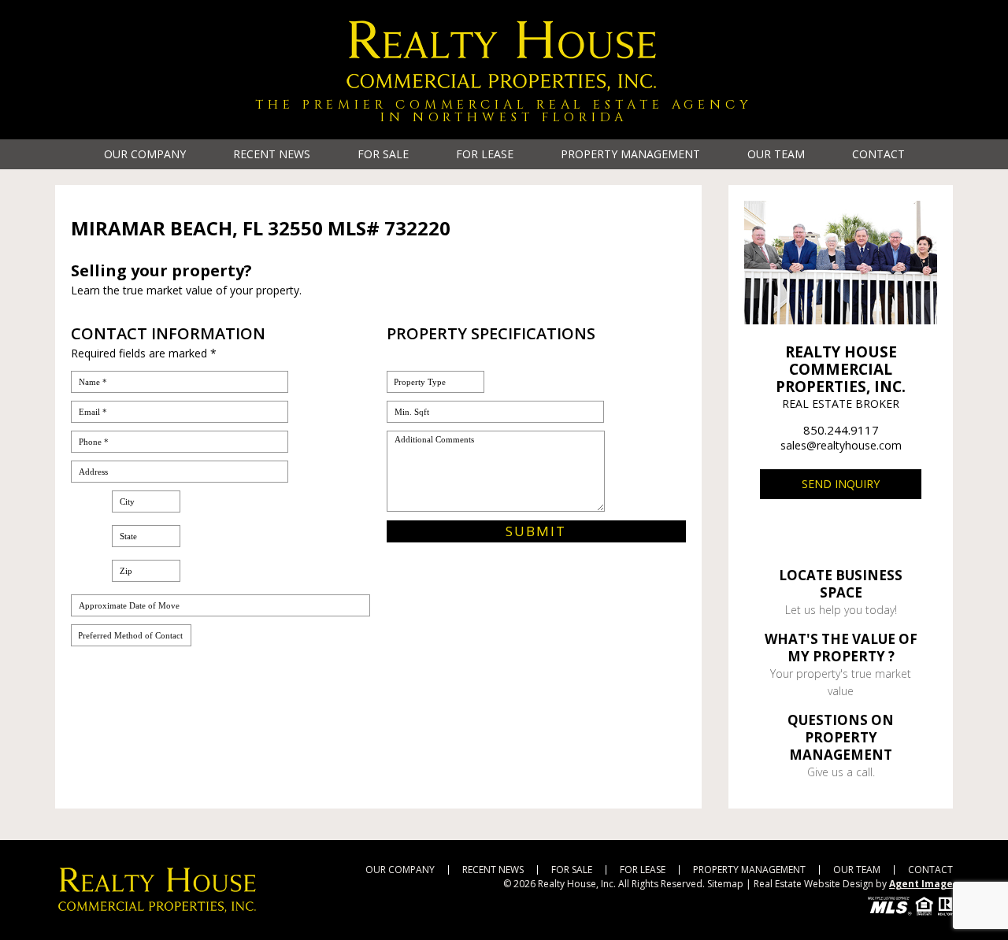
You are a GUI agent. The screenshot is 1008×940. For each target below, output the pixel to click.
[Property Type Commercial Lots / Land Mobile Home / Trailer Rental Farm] (435, 382)
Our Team (776, 153)
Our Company (145, 153)
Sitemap (725, 883)
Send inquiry (841, 483)
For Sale (383, 153)
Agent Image (921, 883)
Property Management (630, 153)
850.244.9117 (841, 430)
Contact (878, 153)
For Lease (484, 153)
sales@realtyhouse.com (841, 445)
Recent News (271, 153)
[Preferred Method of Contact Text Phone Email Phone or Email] (131, 635)
